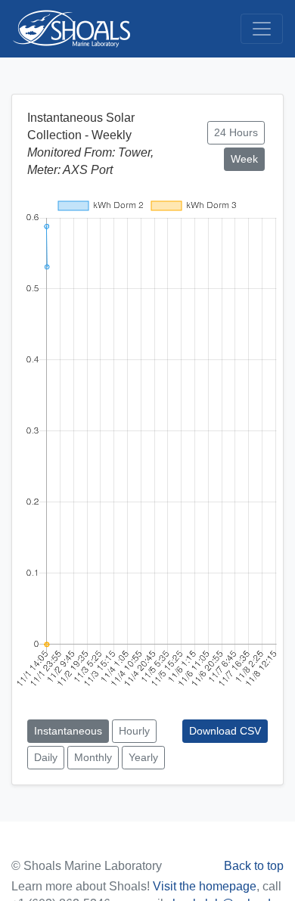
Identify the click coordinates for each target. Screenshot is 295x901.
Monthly (93, 757)
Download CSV (225, 731)
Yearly (143, 757)
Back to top (254, 865)
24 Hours (236, 132)
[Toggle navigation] (262, 29)
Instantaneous (68, 731)
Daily (45, 757)
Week (244, 159)
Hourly (134, 731)
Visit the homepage (204, 886)
